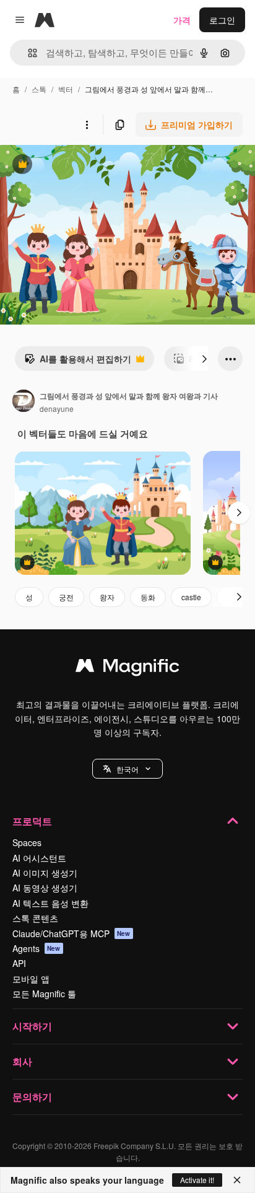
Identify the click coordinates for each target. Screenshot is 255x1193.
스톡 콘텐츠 (35, 918)
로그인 (222, 20)
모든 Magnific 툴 (44, 993)
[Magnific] (127, 668)
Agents (36, 948)
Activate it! (197, 1179)
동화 (147, 597)
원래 (71, 165)
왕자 (107, 597)
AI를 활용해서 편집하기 (77, 361)
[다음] (204, 358)
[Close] (237, 1180)
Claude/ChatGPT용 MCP (71, 933)
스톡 (39, 89)
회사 (22, 1061)
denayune (57, 408)
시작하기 (32, 1026)
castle (191, 597)
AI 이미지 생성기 (44, 873)
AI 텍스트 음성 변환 (50, 903)
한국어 (127, 769)
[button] (127, 769)
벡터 (65, 89)
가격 (182, 20)
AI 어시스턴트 (39, 858)
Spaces (26, 842)
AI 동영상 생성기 (44, 887)
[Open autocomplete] (28, 53)
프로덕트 (32, 821)
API (19, 963)
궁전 (66, 597)
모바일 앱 (31, 978)
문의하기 (32, 1097)
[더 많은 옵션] (86, 124)
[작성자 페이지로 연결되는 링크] (23, 402)
